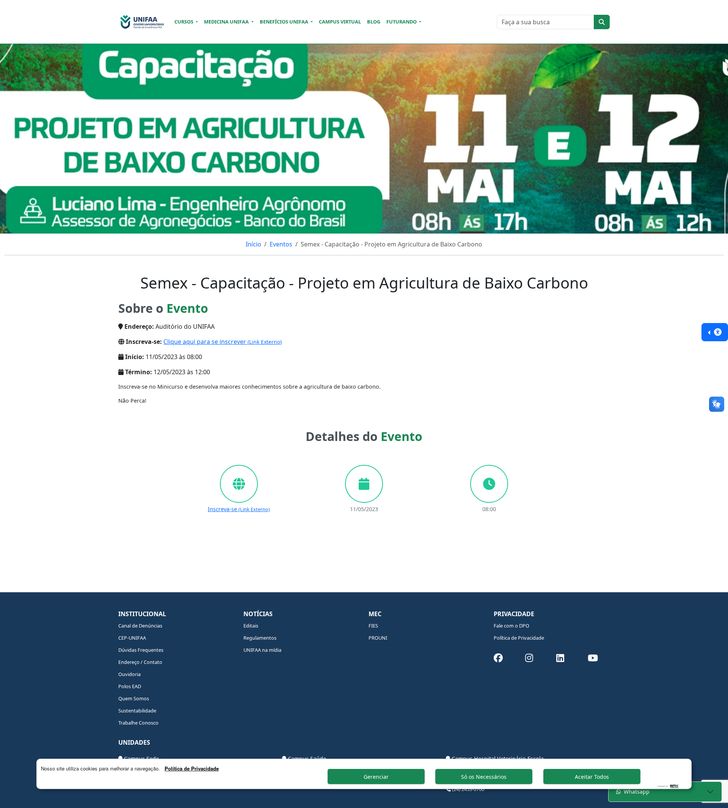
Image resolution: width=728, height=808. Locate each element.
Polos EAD (129, 686)
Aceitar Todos (592, 776)
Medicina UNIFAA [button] (227, 21)
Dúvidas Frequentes (140, 649)
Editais (250, 625)
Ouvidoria (129, 674)
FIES (373, 625)
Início (253, 244)
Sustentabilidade (137, 710)
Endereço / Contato (140, 662)
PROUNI (378, 637)
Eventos (281, 244)
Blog (373, 21)
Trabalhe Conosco (138, 722)
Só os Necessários (484, 776)
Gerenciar (376, 776)
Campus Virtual (340, 21)
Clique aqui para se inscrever (222, 341)
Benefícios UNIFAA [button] (284, 21)
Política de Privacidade (519, 637)
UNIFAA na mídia (262, 649)
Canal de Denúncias (140, 625)
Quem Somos (133, 698)
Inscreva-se (239, 509)
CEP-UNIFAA (132, 637)
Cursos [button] (184, 21)
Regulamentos (259, 637)
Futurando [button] (402, 21)
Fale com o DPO (511, 625)
